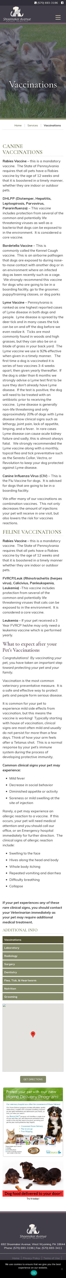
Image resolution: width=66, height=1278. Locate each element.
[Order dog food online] (33, 1180)
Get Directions (33, 1079)
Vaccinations (12, 939)
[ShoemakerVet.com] (33, 1231)
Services (33, 125)
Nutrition (10, 988)
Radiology (10, 956)
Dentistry (10, 972)
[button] (33, 1034)
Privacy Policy (31, 1258)
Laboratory (11, 947)
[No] (61, 1269)
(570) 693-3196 (47, 2)
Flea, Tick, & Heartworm (20, 980)
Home (18, 125)
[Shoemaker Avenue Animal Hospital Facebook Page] (62, 3)
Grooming (10, 996)
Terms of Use (51, 1258)
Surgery (9, 964)
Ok (33, 1273)
